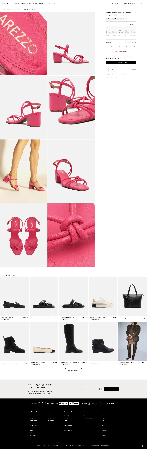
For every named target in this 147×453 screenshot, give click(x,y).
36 (119, 46)
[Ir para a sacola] (144, 3)
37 (122, 46)
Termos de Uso (86, 415)
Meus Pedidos (67, 423)
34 (111, 46)
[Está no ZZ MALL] (95, 403)
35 (115, 46)
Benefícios (32, 430)
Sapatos (23, 3)
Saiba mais (125, 18)
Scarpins (103, 420)
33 (107, 46)
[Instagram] (39, 403)
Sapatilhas (104, 423)
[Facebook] (42, 403)
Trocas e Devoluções (68, 425)
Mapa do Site (32, 427)
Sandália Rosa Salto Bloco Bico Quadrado (36, 9)
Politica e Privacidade (87, 418)
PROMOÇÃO (41, 3)
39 (130, 46)
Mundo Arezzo (33, 435)
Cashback (32, 418)
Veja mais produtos (73, 370)
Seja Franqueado (50, 420)
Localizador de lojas (68, 430)
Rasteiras (104, 435)
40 (134, 46)
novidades (16, 3)
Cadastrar (111, 389)
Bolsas (29, 3)
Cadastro (66, 418)
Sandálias (17, 9)
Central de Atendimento (69, 415)
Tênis (103, 427)
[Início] (5, 3)
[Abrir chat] (143, 446)
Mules (103, 432)
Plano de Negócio (50, 418)
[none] (100, 389)
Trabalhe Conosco (33, 420)
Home (4, 9)
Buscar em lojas (122, 62)
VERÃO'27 (35, 3)
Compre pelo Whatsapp (110, 403)
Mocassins (104, 425)
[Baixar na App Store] (63, 403)
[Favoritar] (135, 13)
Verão (31, 432)
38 (126, 46)
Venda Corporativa (33, 423)
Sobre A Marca (33, 415)
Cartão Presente (67, 427)
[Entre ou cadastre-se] (141, 3)
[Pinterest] (48, 403)
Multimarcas (49, 415)
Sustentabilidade (33, 425)
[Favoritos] (137, 3)
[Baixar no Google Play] (74, 403)
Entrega (65, 420)
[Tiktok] (45, 403)
